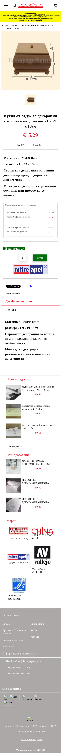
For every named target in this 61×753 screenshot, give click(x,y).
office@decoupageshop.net (27, 661)
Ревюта (11, 309)
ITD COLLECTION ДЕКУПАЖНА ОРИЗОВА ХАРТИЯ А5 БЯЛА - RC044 (37, 501)
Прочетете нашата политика (30, 731)
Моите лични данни (32, 739)
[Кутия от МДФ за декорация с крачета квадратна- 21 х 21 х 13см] (30, 89)
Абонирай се (15, 446)
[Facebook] (5, 680)
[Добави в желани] (53, 247)
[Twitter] (13, 680)
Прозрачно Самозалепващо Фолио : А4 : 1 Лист (36, 407)
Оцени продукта (13, 293)
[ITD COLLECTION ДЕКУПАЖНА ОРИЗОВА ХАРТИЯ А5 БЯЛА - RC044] (14, 505)
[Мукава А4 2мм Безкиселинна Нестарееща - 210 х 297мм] (14, 392)
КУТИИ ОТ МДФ (12, 28)
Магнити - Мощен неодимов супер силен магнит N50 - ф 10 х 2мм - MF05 (37, 463)
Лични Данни (38, 624)
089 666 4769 (23, 673)
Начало (5, 25)
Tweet (33, 286)
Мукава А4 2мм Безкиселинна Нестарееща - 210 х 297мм (38, 388)
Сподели (14, 286)
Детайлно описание (19, 301)
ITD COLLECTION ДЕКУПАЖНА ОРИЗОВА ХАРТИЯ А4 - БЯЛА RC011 (36, 482)
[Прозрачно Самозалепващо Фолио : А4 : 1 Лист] (14, 411)
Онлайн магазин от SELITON (30, 750)
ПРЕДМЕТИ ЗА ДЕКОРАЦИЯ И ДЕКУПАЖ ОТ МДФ (33, 25)
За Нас (34, 630)
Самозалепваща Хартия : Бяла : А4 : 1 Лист (38, 426)
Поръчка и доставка (12, 640)
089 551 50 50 (23, 667)
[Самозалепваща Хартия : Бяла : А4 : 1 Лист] (14, 431)
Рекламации (8, 646)
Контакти (35, 637)
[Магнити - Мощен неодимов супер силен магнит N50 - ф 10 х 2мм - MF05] (14, 466)
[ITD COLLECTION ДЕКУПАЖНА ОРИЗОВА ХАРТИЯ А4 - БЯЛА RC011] (14, 485)
